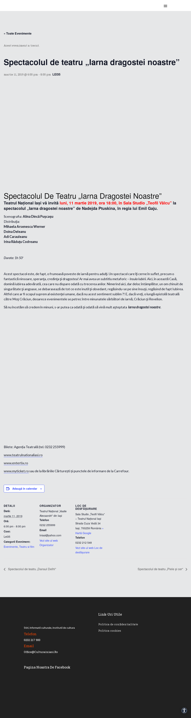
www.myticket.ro (16, 471)
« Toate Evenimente (18, 33)
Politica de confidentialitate (118, 624)
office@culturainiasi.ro (41, 652)
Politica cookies (109, 630)
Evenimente (11, 546)
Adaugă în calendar (24, 488)
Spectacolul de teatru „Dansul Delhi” (31, 569)
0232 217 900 (32, 640)
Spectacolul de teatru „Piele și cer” (161, 569)
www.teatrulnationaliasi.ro (23, 455)
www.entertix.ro (16, 463)
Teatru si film (26, 546)
